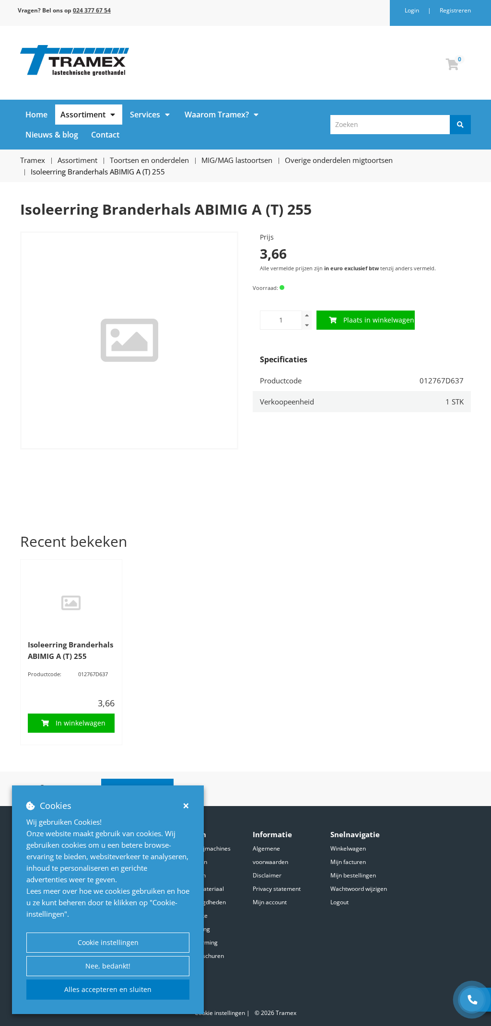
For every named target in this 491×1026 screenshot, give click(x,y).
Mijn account (270, 902)
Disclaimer (267, 875)
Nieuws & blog (51, 134)
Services (145, 114)
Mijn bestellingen (353, 875)
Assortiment (82, 114)
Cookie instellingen (108, 942)
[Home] (129, 60)
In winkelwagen (80, 722)
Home (36, 114)
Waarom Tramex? (217, 114)
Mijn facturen (348, 862)
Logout (339, 902)
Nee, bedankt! (107, 965)
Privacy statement (277, 889)
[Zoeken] (460, 124)
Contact (105, 134)
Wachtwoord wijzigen (358, 889)
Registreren (455, 10)
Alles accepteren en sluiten (108, 989)
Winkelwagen (348, 848)
